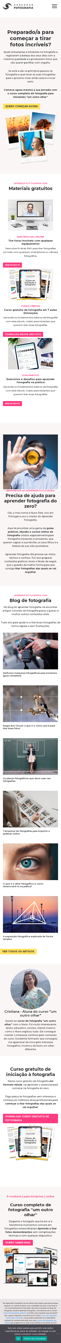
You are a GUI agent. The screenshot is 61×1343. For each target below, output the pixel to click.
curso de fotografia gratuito (14, 1313)
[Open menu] (54, 6)
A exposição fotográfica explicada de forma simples (28, 937)
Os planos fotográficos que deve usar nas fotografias (26, 779)
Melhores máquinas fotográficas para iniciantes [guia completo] (30, 674)
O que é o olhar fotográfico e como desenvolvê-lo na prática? (23, 885)
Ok (18, 1338)
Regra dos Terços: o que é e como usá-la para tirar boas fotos (29, 727)
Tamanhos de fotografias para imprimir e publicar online (26, 832)
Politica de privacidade (34, 1338)
